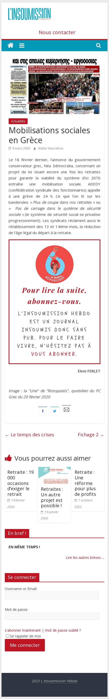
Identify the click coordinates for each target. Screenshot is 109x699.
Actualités (18, 121)
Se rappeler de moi (25, 636)
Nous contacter (57, 32)
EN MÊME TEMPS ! (24, 546)
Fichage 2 (91, 434)
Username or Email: (21, 588)
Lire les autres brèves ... (85, 557)
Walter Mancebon (50, 148)
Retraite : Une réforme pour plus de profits (85, 483)
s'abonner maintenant (23, 630)
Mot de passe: (16, 609)
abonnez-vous (53, 301)
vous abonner (53, 354)
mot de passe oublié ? (63, 630)
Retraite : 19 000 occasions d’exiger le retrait (20, 483)
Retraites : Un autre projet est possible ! (52, 497)
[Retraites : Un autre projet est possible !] (54, 470)
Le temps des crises (29, 434)
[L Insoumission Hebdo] (10, 45)
